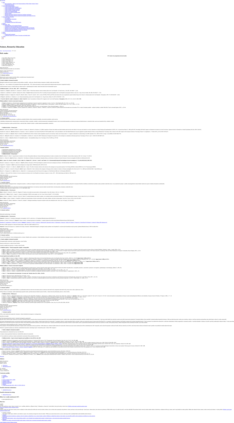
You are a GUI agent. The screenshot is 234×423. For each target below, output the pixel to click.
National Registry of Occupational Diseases (13, 25)
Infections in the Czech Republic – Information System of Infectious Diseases (20, 28)
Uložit (1, 422)
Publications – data (6, 24)
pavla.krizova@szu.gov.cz (8, 145)
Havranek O (8, 346)
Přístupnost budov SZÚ (7, 383)
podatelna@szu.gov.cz (7, 389)
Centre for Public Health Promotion (12, 6)
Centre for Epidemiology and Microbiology (13, 8)
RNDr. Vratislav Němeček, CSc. (8, 62)
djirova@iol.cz (6, 116)
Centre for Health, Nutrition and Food (12, 10)
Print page (2, 356)
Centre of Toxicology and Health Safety (12, 12)
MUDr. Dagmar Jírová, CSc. (8, 59)
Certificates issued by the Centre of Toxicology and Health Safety (17, 35)
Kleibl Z (4, 346)
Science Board (7, 20)
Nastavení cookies (5, 380)
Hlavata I (13, 346)
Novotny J (17, 346)
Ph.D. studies (7, 17)
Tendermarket (5, 376)
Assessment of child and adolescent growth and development (16, 26)
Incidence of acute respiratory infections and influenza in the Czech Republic (19, 27)
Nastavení (2, 407)
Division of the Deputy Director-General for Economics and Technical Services (20, 15)
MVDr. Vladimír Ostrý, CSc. (8, 63)
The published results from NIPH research (13, 22)
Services (4, 33)
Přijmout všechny (15, 407)
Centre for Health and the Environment (12, 9)
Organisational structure (9, 4)
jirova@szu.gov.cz (12, 116)
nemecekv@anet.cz (7, 207)
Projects (3, 23)
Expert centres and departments (8, 5)
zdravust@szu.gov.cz (7, 366)
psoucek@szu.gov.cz (7, 309)
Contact (3, 36)
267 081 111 (5, 365)
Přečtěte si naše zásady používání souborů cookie (77, 406)
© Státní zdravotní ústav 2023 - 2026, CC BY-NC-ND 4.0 (13, 385)
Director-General (8, 13)
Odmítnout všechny (8, 407)
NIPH (3, 2)
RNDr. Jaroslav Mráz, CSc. (7, 61)
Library (3, 32)
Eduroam (4, 384)
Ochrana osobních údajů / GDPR (8, 379)
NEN (3, 377)
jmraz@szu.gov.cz (6, 180)
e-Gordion (4, 375)
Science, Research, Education (8, 16)
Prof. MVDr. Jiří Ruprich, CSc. (8, 64)
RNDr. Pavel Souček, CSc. (7, 65)
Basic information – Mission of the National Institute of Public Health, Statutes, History (21, 3)
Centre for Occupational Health (11, 11)
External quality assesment (10, 34)
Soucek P (30, 346)
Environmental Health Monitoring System (13, 31)
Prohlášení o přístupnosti (7, 381)
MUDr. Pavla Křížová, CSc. (7, 60)
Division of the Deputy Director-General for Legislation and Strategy (18, 14)
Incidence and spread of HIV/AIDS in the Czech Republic (16, 29)
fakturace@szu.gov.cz (7, 394)
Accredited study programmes (10, 19)
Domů (1, 50)
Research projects (8, 21)
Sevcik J (21, 346)
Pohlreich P (26, 346)
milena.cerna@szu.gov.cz (8, 73)
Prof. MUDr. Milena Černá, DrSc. (9, 57)
